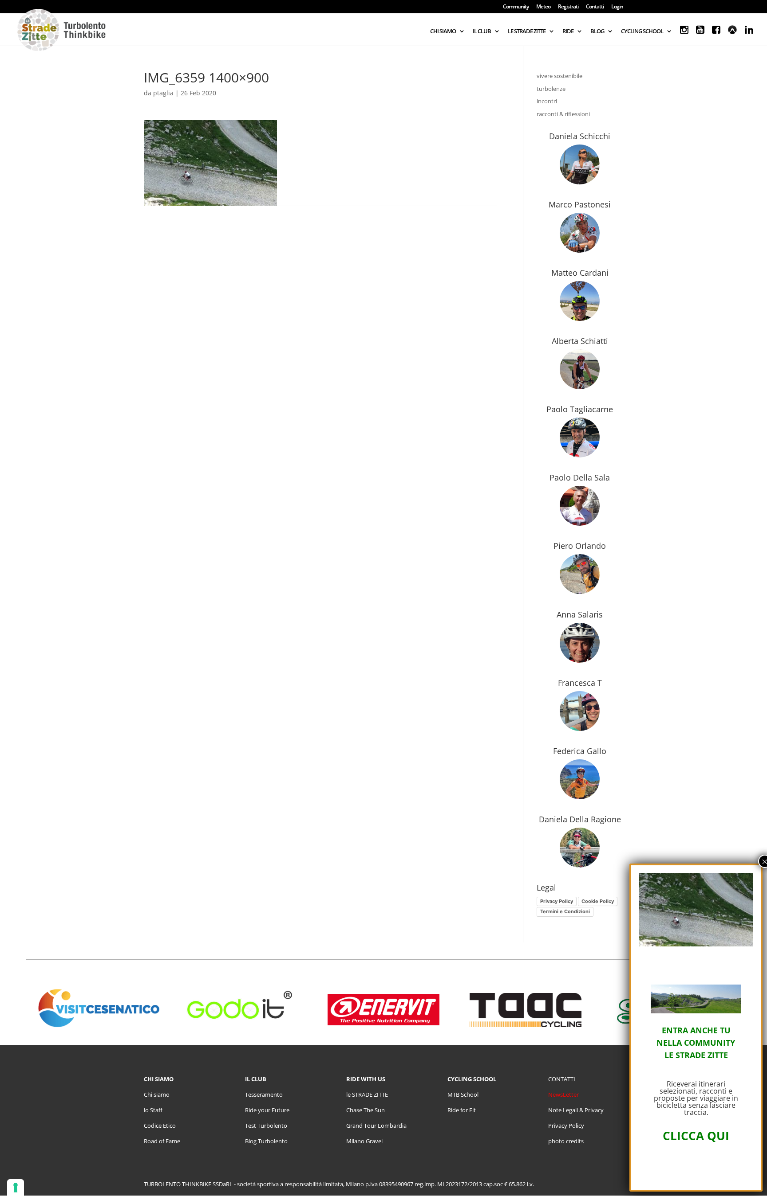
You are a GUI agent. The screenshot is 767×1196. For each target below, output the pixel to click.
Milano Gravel (364, 1141)
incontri (547, 101)
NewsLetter (563, 1094)
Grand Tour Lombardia (376, 1126)
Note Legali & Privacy (576, 1110)
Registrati (568, 7)
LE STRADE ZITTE (527, 31)
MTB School (462, 1094)
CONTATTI (561, 1079)
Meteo (543, 7)
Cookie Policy (597, 901)
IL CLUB (482, 31)
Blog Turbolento (266, 1141)
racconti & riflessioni (563, 114)
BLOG (597, 31)
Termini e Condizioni (565, 911)
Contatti (595, 7)
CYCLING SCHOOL (642, 31)
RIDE (567, 31)
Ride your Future (267, 1110)
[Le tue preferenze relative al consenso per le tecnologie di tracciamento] (15, 1187)
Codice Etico (160, 1126)
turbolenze (551, 89)
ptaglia (163, 93)
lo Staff (153, 1110)
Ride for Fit (461, 1110)
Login (617, 7)
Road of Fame (162, 1141)
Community (516, 7)
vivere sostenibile (559, 76)
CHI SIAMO (443, 31)
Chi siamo (157, 1094)
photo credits (566, 1141)
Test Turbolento (266, 1126)
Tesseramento (264, 1094)
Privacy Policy (556, 901)
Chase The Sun (365, 1110)
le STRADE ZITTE (367, 1094)
